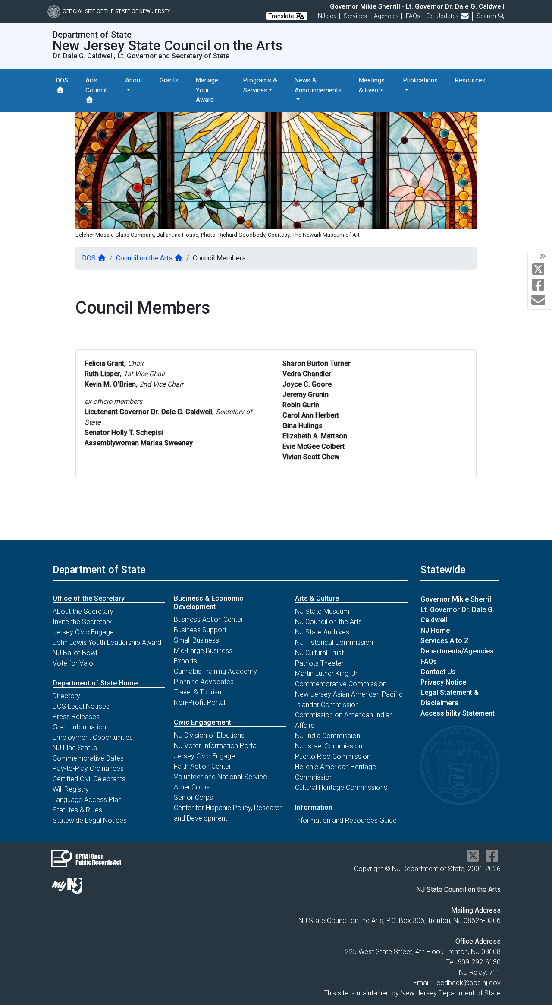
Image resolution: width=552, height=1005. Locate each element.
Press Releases (76, 717)
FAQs (428, 661)
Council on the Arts (145, 258)
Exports (185, 661)
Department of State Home (95, 683)
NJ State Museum (322, 611)
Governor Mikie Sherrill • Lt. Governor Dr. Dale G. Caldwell (417, 6)
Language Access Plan (87, 800)
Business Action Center (208, 619)
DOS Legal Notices (81, 706)
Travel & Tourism (199, 692)
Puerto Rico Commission (332, 756)
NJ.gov (327, 16)
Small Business (196, 640)
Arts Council (96, 85)
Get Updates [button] (443, 16)
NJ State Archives (322, 632)
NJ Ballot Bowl (75, 653)
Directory (66, 696)
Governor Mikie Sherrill (456, 599)
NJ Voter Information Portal (216, 746)
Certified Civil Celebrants (89, 779)
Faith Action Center (202, 766)
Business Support (200, 630)
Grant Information (79, 727)
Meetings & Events (372, 85)
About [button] (133, 80)
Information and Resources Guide (346, 820)
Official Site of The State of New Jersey (116, 11)
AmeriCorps (192, 787)
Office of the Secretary (89, 598)
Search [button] (487, 16)
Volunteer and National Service (220, 777)
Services (355, 16)
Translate (281, 16)
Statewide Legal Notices (90, 820)
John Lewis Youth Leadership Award (107, 642)
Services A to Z (444, 641)
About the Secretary (83, 611)
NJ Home (435, 630)
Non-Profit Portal (199, 702)
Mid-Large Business (203, 651)
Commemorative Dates (88, 758)
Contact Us (438, 672)
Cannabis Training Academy (215, 671)
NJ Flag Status (75, 748)
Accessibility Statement (457, 713)
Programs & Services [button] (260, 85)
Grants (169, 80)
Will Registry (71, 789)
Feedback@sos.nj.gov (467, 983)
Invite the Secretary (82, 622)
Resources (470, 80)
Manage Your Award (207, 90)
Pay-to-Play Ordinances (88, 768)
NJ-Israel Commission (328, 746)
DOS (62, 80)
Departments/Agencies (457, 651)
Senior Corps (193, 797)
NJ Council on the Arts (328, 622)
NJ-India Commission (327, 736)
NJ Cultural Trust (319, 653)
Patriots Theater (319, 663)
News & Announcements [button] (318, 85)
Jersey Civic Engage (83, 632)
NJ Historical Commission (334, 642)
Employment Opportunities (93, 737)
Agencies (386, 16)
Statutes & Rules (77, 810)
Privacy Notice (443, 682)
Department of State (99, 570)
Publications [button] (420, 80)
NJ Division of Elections (209, 735)
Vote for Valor (74, 663)
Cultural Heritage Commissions (341, 787)
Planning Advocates (204, 682)
